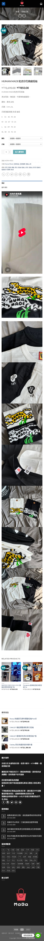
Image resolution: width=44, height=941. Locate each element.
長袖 (28, 867)
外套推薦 (20, 853)
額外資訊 (4, 187)
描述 (3, 183)
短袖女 (38, 167)
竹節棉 (8, 169)
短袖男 (4, 169)
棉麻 (13, 167)
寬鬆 (31, 853)
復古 (3, 857)
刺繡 (32, 850)
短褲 (33, 864)
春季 (24, 857)
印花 (6, 167)
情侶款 (14, 857)
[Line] (38, 935)
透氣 (8, 867)
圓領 (3, 853)
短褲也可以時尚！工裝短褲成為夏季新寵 (22, 822)
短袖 (19, 167)
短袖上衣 (24, 12)
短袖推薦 (20, 864)
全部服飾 (22, 164)
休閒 (12, 850)
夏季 (8, 853)
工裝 (35, 853)
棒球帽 (35, 857)
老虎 (12, 169)
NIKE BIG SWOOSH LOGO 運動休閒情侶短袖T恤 (11, 686)
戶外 (19, 857)
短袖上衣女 (24, 167)
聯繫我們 (4, 933)
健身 (22, 850)
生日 (8, 860)
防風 (8, 871)
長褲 (33, 867)
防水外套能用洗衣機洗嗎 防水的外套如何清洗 (24, 836)
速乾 (13, 867)
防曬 (38, 867)
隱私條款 (32, 933)
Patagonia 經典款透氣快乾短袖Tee (32, 686)
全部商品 (16, 164)
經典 (3, 867)
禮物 (38, 864)
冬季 (27, 850)
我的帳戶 (22, 935)
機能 (3, 860)
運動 (23, 867)
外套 (13, 853)
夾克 (26, 853)
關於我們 (11, 933)
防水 (3, 871)
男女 (16, 167)
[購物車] (41, 3)
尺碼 (3, 144)
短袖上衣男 (32, 167)
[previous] (5, 45)
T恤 (8, 850)
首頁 (17, 12)
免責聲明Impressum (21, 933)
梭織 (29, 857)
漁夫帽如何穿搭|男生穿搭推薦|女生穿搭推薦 (24, 829)
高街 (13, 871)
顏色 (3, 138)
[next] (39, 45)
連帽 (18, 867)
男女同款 (20, 860)
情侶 (9, 167)
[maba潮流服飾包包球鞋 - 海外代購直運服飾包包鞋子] (22, 4)
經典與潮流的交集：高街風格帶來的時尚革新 (24, 815)
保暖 (17, 850)
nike (3, 850)
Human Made (9, 164)
